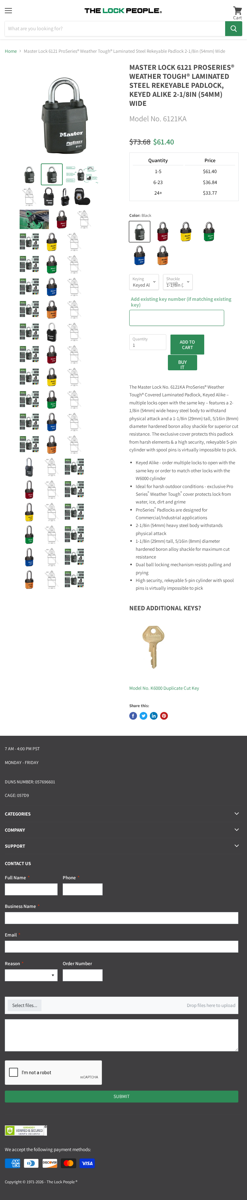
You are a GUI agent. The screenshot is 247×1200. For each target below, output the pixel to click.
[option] (26, 975)
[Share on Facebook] (133, 716)
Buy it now (182, 364)
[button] (52, 975)
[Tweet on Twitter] (143, 716)
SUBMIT (122, 1096)
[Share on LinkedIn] (154, 716)
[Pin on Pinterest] (164, 716)
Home (11, 51)
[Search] (233, 28)
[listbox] (31, 975)
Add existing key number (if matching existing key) (181, 302)
